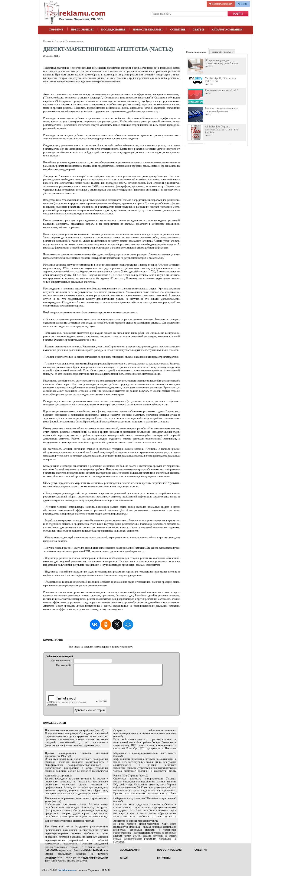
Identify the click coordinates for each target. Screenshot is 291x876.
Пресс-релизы (82, 29)
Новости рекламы (148, 29)
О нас (124, 858)
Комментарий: (63, 665)
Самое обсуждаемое (222, 52)
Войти (243, 3)
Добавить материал (221, 3)
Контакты (164, 858)
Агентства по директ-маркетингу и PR (135, 820)
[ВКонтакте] (95, 624)
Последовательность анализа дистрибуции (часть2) (74, 730)
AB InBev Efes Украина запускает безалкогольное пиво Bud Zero (221, 129)
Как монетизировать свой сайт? (221, 90)
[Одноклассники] (106, 624)
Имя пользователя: (61, 660)
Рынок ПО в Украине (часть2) (130, 775)
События (177, 29)
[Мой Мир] (128, 624)
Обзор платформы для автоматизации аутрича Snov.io (221, 62)
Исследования (113, 29)
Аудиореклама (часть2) (58, 775)
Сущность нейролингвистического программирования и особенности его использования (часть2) (144, 733)
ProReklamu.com (67, 870)
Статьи (198, 29)
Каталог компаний (227, 29)
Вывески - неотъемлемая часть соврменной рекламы (221, 110)
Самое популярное (196, 52)
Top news (56, 29)
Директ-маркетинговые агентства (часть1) (69, 820)
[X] (117, 624)
